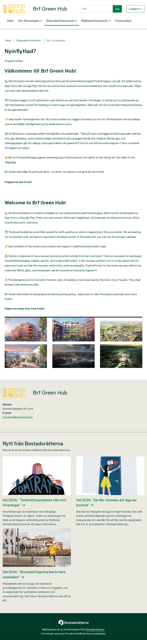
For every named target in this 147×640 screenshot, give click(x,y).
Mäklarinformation (94, 21)
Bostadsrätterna (95, 629)
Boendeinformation (60, 21)
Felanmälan (123, 21)
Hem (10, 21)
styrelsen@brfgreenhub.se (18, 417)
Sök (117, 9)
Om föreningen (28, 21)
